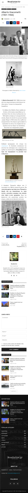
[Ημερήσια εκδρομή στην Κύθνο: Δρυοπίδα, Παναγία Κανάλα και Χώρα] (5, 287)
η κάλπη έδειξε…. (5, 245)
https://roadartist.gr (14, 266)
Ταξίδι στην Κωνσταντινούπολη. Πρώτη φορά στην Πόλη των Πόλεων (18, 385)
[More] (21, 22)
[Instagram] (14, 275)
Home (2, 7)
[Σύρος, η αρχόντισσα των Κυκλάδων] (5, 304)
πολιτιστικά (14, 9)
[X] (11, 22)
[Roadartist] (2, 19)
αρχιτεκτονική (5, 306)
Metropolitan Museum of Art (10, 181)
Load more (13, 391)
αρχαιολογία (4, 297)
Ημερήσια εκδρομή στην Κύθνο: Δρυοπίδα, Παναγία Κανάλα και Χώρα (17, 287)
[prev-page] (2, 309)
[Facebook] (7, 22)
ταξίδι (3, 289)
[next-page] (5, 309)
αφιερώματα (8, 7)
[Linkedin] (14, 22)
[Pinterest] (18, 22)
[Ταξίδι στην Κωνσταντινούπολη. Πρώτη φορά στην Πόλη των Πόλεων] (5, 385)
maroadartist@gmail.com (14, 473)
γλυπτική (9, 9)
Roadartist (7, 18)
